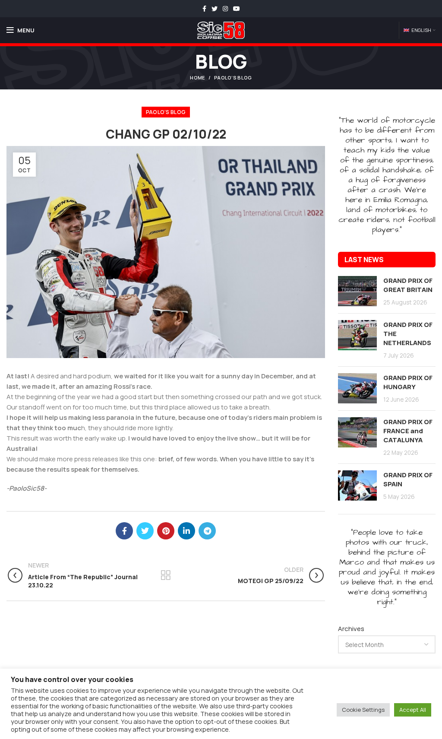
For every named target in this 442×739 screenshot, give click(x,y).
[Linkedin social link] (186, 530)
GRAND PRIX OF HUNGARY (408, 382)
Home (197, 77)
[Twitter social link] (214, 8)
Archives (351, 628)
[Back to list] (165, 575)
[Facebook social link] (204, 8)
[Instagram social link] (225, 8)
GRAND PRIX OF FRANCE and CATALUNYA (408, 430)
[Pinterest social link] (165, 530)
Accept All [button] (412, 710)
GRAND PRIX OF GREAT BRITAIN (408, 285)
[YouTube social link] (236, 8)
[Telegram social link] (207, 530)
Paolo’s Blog (233, 77)
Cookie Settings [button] (363, 710)
